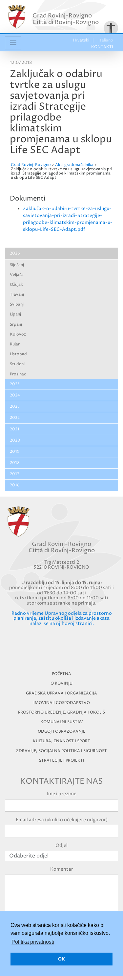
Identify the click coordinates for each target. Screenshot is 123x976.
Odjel (61, 845)
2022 (15, 417)
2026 (15, 253)
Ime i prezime (61, 793)
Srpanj (16, 324)
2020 (15, 440)
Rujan (15, 344)
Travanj (17, 294)
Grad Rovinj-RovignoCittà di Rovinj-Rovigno (65, 19)
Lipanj (15, 314)
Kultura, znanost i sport (61, 741)
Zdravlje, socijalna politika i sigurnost (61, 751)
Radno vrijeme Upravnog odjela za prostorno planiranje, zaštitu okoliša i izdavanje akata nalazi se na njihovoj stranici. (61, 618)
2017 (14, 474)
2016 (15, 485)
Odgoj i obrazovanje (61, 731)
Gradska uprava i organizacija (61, 693)
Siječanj (17, 265)
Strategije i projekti (61, 760)
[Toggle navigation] (13, 42)
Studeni (17, 364)
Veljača (17, 275)
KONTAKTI (102, 47)
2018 (15, 463)
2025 (15, 384)
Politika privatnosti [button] (32, 942)
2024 (15, 395)
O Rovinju (61, 683)
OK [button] (61, 959)
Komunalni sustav (61, 722)
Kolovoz (18, 334)
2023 (15, 406)
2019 (15, 451)
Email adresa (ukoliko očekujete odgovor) (62, 819)
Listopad (18, 354)
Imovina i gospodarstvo (61, 703)
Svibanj (17, 304)
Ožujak (16, 284)
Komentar (61, 869)
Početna (61, 674)
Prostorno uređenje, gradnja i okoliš (61, 712)
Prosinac (18, 374)
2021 (14, 429)
